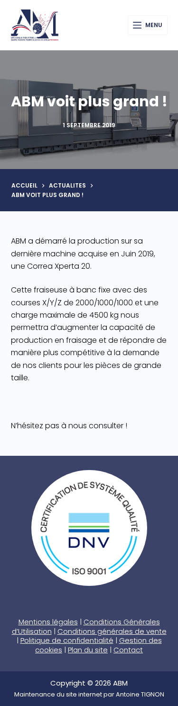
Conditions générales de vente (112, 631)
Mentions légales (48, 622)
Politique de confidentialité (66, 640)
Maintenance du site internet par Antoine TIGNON (89, 694)
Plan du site (88, 650)
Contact (128, 650)
